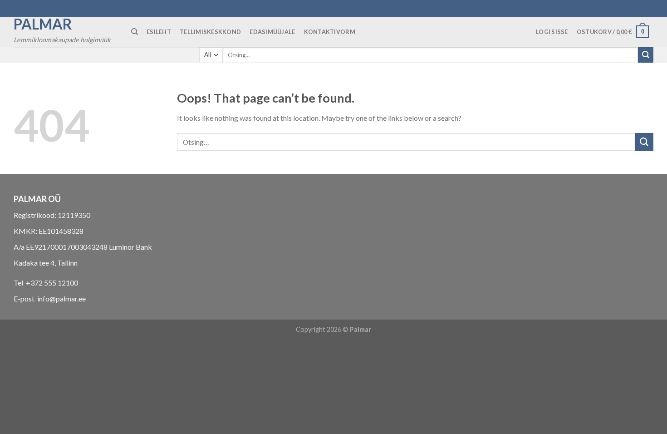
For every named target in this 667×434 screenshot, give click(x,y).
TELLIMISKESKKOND (210, 31)
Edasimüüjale (272, 31)
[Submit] (645, 55)
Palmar (43, 24)
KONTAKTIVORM (329, 31)
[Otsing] (134, 32)
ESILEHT (159, 31)
